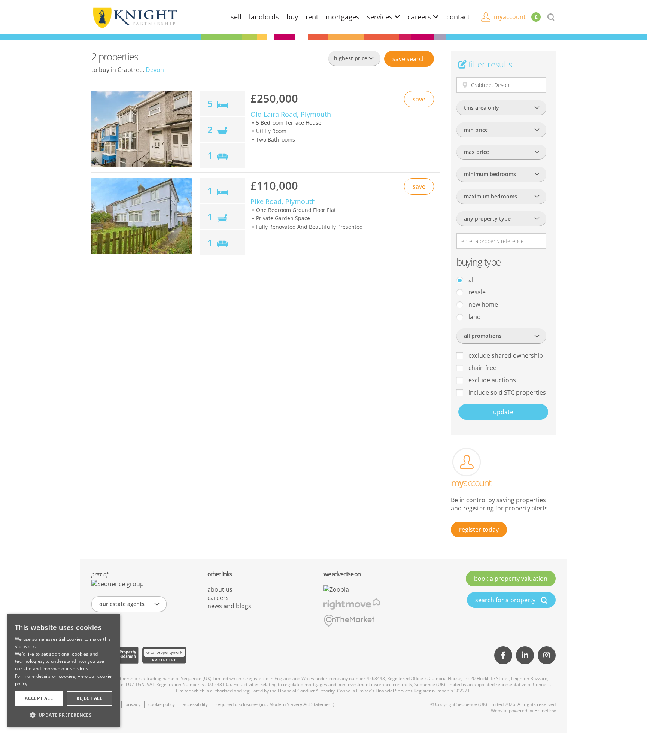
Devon (155, 70)
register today (479, 529)
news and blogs (229, 606)
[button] (63, 714)
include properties (506, 392)
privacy (132, 704)
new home (482, 304)
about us (220, 589)
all (471, 280)
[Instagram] (547, 655)
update (503, 412)
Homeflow (545, 710)
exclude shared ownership (505, 355)
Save (409, 59)
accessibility (195, 704)
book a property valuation (510, 578)
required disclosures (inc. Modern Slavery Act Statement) (275, 704)
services (380, 16)
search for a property (506, 600)
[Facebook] (503, 655)
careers (420, 16)
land (474, 317)
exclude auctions (491, 380)
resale (476, 292)
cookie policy (161, 704)
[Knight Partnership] (134, 17)
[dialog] (63, 670)
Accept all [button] (39, 698)
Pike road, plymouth (283, 201)
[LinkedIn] (525, 655)
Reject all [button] (89, 698)
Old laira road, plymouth (290, 114)
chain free (481, 368)
